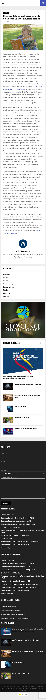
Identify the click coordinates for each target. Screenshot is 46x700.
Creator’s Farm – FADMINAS (11, 527)
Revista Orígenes (7, 548)
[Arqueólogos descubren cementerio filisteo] (8, 397)
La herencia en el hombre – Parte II (26, 428)
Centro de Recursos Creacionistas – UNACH (16, 521)
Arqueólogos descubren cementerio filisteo (27, 396)
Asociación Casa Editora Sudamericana (14, 618)
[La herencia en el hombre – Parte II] (8, 431)
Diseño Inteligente (9, 284)
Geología (6, 293)
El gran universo (20, 406)
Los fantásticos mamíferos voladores (27, 384)
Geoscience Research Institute (11, 610)
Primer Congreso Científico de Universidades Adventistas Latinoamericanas (18, 378)
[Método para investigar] (8, 420)
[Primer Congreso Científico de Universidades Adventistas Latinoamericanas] (23, 361)
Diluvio (5, 281)
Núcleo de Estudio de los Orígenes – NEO (15, 535)
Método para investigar (22, 417)
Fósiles (5, 290)
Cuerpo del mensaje (9, 477)
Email (3, 462)
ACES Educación (23, 251)
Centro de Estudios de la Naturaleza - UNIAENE (17, 518)
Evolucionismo (8, 287)
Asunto (4, 470)
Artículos (6, 274)
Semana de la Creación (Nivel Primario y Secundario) (20, 541)
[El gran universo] (8, 409)
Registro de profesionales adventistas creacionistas (19, 584)
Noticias (6, 13)
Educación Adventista (8, 606)
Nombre (4, 453)
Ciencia (5, 277)
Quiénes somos (6, 538)
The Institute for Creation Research (13, 614)
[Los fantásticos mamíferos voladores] (8, 386)
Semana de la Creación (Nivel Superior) (15, 545)
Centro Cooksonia (7, 515)
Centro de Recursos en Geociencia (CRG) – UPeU (18, 524)
